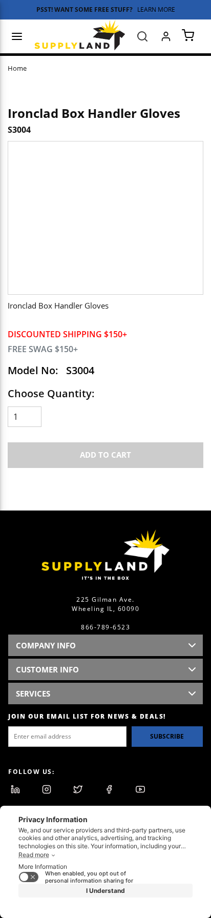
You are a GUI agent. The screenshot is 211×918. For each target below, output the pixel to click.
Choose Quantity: (51, 393)
